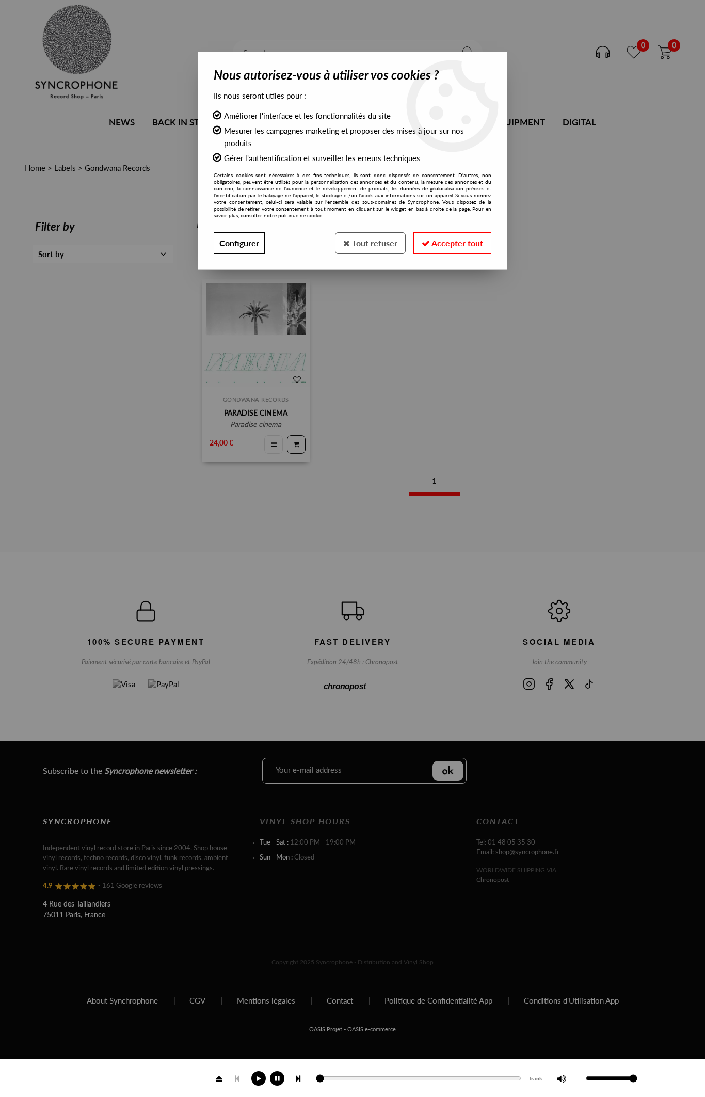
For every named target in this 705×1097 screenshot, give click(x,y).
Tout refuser (373, 243)
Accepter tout (456, 243)
